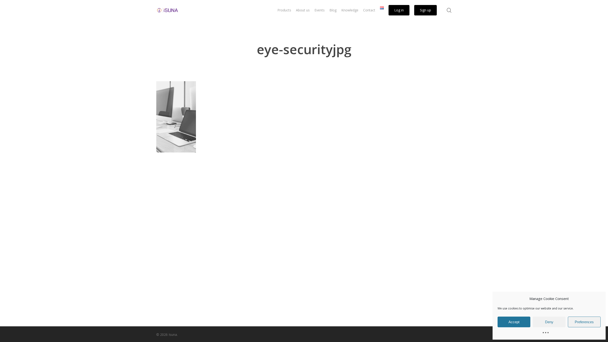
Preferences (584, 322)
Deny (549, 322)
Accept (513, 322)
